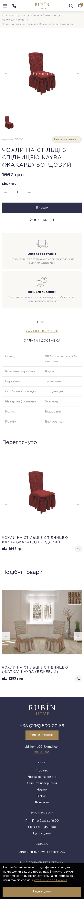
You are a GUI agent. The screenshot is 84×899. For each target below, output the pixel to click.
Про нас (42, 770)
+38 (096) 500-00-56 (42, 726)
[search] (71, 6)
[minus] (5, 192)
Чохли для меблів (13, 20)
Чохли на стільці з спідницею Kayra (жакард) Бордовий (35, 540)
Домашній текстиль (43, 15)
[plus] (29, 192)
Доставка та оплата (42, 777)
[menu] (5, 6)
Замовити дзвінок (42, 735)
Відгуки (42, 796)
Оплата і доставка (42, 341)
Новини (42, 789)
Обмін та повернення (42, 783)
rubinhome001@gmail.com (42, 747)
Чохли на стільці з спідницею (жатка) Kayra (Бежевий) (35, 669)
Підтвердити (42, 891)
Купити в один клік (42, 220)
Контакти (42, 802)
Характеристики (42, 331)
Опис (42, 322)
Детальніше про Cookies (49, 880)
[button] (78, 636)
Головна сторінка (13, 15)
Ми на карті (42, 752)
